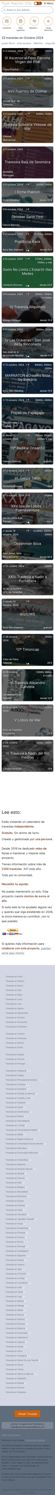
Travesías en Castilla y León (18, 1076)
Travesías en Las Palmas (17, 1273)
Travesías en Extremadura (18, 1091)
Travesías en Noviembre (16, 996)
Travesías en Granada (16, 1234)
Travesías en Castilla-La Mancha (20, 1072)
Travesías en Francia (14, 1035)
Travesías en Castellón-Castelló (20, 1205)
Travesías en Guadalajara (16, 1239)
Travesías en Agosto (14, 982)
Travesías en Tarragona (17, 1350)
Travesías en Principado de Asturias (22, 1057)
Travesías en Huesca (14, 1253)
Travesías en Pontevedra (17, 1326)
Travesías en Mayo (13, 967)
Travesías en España (14, 1030)
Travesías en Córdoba (16, 1219)
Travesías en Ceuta (15, 1086)
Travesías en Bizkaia (15, 1379)
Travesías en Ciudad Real (17, 1214)
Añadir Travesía (27, 1411)
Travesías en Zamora (14, 1384)
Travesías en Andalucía (17, 1047)
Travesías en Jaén (14, 1258)
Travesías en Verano (14, 1018)
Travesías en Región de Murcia (20, 1120)
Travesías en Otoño (14, 1023)
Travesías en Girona (15, 1229)
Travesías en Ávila (14, 1166)
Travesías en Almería (15, 1156)
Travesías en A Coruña (16, 1263)
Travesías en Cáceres (15, 1190)
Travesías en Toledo (14, 1364)
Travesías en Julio (13, 977)
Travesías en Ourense (16, 1316)
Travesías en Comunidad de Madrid (21, 1110)
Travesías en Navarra (15, 1311)
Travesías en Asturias (16, 1161)
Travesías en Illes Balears (17, 1176)
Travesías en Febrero (15, 953)
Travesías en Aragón (14, 1052)
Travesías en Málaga (15, 1297)
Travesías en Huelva (15, 1248)
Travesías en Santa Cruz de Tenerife (22, 1355)
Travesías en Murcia (15, 1306)
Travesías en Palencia (15, 1321)
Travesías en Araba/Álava (17, 1142)
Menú (50, 3)
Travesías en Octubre (15, 991)
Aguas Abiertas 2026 (16, 3)
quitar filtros (8, 43)
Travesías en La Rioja (15, 1105)
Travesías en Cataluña (16, 1081)
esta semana (24, 43)
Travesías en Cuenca (15, 1224)
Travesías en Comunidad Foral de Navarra (24, 1125)
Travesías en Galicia (15, 1096)
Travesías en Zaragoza (15, 1389)
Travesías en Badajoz (15, 1171)
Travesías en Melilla (15, 1115)
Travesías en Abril (13, 962)
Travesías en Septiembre (16, 986)
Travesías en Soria (13, 1345)
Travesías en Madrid (15, 1292)
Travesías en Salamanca (16, 1331)
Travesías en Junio (14, 972)
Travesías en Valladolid (15, 1374)
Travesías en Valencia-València (20, 1369)
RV (42, 1491)
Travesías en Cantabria (16, 1067)
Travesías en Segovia (16, 1335)
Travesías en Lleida (14, 1282)
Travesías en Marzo (14, 957)
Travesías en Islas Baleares (18, 1101)
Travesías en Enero (14, 948)
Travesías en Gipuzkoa (16, 1244)
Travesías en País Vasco (17, 1130)
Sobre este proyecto (11, 1432)
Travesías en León (14, 1277)
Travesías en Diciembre (16, 1001)
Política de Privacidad (33, 1437)
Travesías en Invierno (15, 1008)
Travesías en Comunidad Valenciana (22, 1134)
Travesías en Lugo (14, 1287)
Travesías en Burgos (14, 1185)
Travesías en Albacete (15, 1147)
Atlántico (38, 43)
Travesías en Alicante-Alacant (19, 1152)
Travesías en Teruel (14, 1360)
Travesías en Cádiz (15, 1195)
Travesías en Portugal (15, 1040)
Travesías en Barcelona (17, 1181)
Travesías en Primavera (16, 1013)
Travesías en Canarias (16, 1062)
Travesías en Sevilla (15, 1340)
